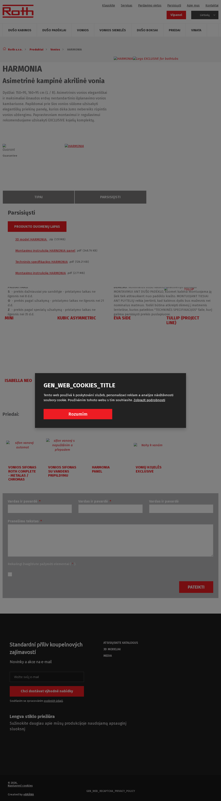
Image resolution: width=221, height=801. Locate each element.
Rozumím (77, 414)
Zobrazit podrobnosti (149, 400)
